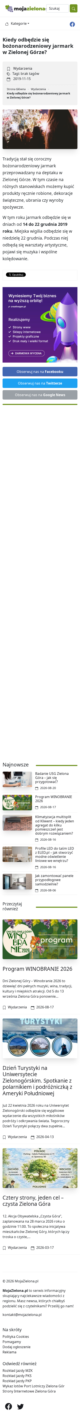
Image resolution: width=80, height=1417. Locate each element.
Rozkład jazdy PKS (17, 1375)
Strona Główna (16, 89)
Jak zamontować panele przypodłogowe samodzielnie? (54, 879)
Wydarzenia (22, 68)
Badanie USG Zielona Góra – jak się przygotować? (52, 777)
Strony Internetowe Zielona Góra (29, 1391)
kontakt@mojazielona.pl (22, 1314)
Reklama (9, 1352)
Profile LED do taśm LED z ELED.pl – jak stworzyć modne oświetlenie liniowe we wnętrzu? (54, 854)
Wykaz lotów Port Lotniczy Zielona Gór (34, 1386)
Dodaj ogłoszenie (17, 1347)
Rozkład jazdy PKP (17, 1381)
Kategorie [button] (19, 23)
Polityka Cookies (16, 1336)
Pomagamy (12, 1341)
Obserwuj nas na (40, 371)
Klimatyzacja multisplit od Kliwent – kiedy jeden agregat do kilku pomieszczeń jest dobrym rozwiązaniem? (54, 825)
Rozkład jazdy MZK (18, 1370)
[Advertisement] (40, 581)
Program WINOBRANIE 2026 (53, 798)
